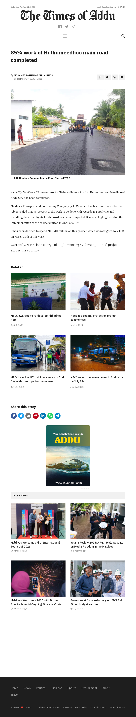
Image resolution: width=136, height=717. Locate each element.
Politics (40, 688)
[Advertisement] (68, 645)
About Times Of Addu (49, 707)
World (106, 688)
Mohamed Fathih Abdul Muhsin (33, 75)
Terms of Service (117, 707)
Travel (15, 694)
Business (56, 688)
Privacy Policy (81, 707)
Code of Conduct (98, 707)
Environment (89, 688)
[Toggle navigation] (64, 36)
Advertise (67, 707)
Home (14, 688)
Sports (72, 688)
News (27, 688)
